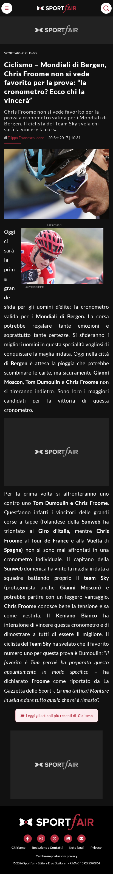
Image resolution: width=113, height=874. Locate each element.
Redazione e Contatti (47, 847)
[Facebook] (28, 838)
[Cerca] (106, 8)
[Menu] (6, 8)
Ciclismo (29, 53)
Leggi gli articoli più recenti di (59, 715)
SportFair (12, 53)
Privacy (96, 847)
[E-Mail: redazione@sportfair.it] (81, 838)
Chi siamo (19, 847)
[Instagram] (41, 838)
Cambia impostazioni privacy (56, 856)
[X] (54, 838)
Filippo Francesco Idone (26, 138)
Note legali (76, 847)
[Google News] (68, 838)
